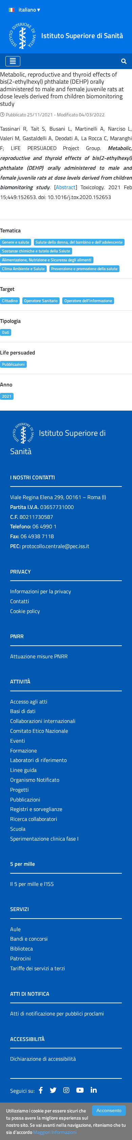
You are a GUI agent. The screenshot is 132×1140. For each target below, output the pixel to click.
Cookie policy (25, 611)
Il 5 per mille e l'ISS (32, 884)
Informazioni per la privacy (40, 591)
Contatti (19, 601)
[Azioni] (11, 9)
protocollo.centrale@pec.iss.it (55, 546)
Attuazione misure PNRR (39, 656)
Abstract (65, 187)
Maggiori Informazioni (54, 1132)
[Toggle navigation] (12, 61)
